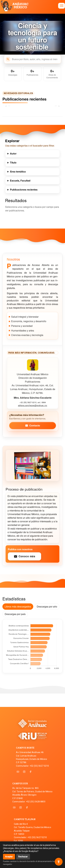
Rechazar (23, 856)
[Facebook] (30, 771)
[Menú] (61, 6)
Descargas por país (15, 614)
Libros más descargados (18, 606)
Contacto (32, 425)
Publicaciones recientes (23, 189)
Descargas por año (47, 606)
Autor (13, 153)
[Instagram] (24, 771)
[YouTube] (18, 771)
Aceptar (9, 856)
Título (13, 162)
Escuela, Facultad (20, 180)
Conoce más (24, 556)
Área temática (18, 171)
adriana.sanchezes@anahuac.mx (32, 405)
